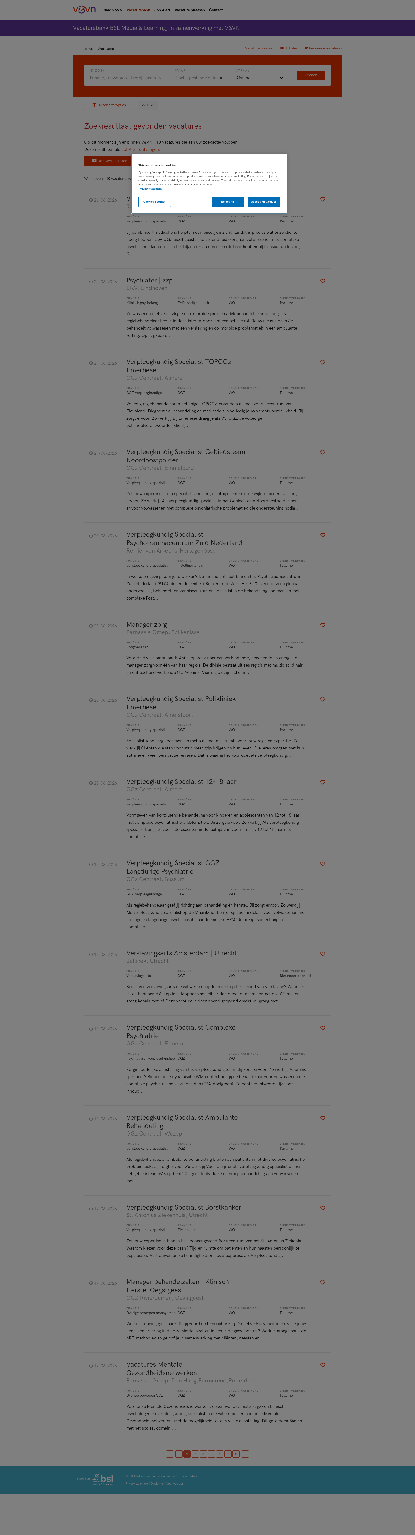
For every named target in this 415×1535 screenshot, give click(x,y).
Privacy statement (151, 188)
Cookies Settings (154, 201)
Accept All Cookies (263, 201)
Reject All (227, 201)
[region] (209, 184)
